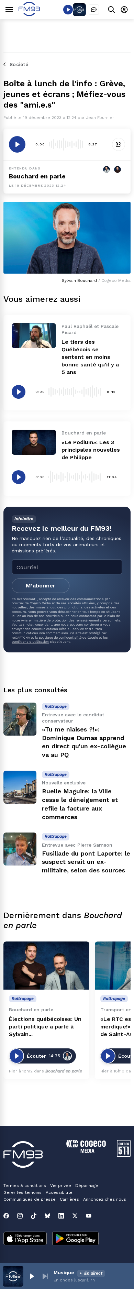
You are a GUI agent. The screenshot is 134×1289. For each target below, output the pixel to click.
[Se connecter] (124, 9)
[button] (31, 1276)
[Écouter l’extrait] (17, 144)
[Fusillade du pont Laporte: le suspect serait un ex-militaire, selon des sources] (19, 849)
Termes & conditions (24, 1185)
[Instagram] (20, 1216)
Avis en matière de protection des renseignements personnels (70, 620)
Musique (64, 1272)
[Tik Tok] (33, 1216)
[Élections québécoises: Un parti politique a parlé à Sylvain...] (46, 965)
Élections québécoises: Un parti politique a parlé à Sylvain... (45, 1026)
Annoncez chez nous (104, 1199)
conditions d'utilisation (30, 641)
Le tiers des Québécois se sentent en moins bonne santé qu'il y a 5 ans (90, 357)
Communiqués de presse (29, 1199)
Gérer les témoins (22, 1192)
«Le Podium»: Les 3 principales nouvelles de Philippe (91, 450)
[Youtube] (88, 1216)
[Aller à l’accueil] (29, 14)
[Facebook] (6, 1216)
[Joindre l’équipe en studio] (94, 9)
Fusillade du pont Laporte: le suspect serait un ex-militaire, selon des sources (86, 862)
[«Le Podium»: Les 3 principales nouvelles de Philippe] (34, 442)
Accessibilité (59, 1192)
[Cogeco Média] (86, 1151)
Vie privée (60, 1185)
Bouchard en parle (37, 176)
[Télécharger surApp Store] (25, 1239)
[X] (75, 1216)
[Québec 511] (124, 1155)
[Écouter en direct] (68, 9)
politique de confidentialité (60, 637)
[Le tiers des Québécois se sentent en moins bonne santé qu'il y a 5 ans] (34, 335)
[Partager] (118, 144)
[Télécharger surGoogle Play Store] (75, 1239)
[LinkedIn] (61, 1216)
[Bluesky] (47, 1216)
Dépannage (86, 1185)
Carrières (69, 1199)
